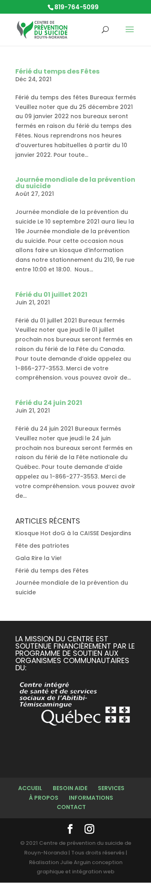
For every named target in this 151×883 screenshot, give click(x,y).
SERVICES (111, 788)
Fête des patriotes (42, 546)
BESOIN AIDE (70, 788)
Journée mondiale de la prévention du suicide (75, 183)
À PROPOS (43, 798)
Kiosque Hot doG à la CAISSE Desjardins (73, 533)
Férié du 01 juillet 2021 (51, 294)
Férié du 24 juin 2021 (48, 402)
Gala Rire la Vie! (38, 558)
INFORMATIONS (91, 798)
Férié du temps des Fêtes (57, 71)
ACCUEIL (30, 788)
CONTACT (71, 807)
